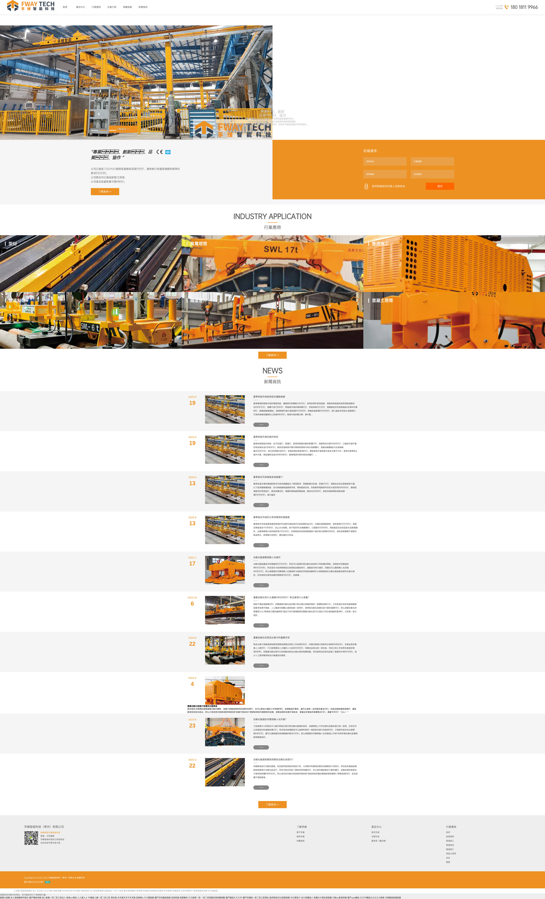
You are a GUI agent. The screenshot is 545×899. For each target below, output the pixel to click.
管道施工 (450, 841)
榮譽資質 (127, 7)
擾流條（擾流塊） (379, 841)
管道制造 (450, 845)
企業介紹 (111, 7)
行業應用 (96, 7)
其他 (448, 858)
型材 (448, 832)
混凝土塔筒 (451, 853)
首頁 (65, 7)
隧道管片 (450, 849)
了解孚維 (302, 827)
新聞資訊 (143, 7)
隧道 (448, 862)
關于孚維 (301, 832)
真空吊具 (375, 832)
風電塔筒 (450, 836)
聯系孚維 (301, 836)
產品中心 (80, 7)
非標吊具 (375, 836)
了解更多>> (105, 191)
